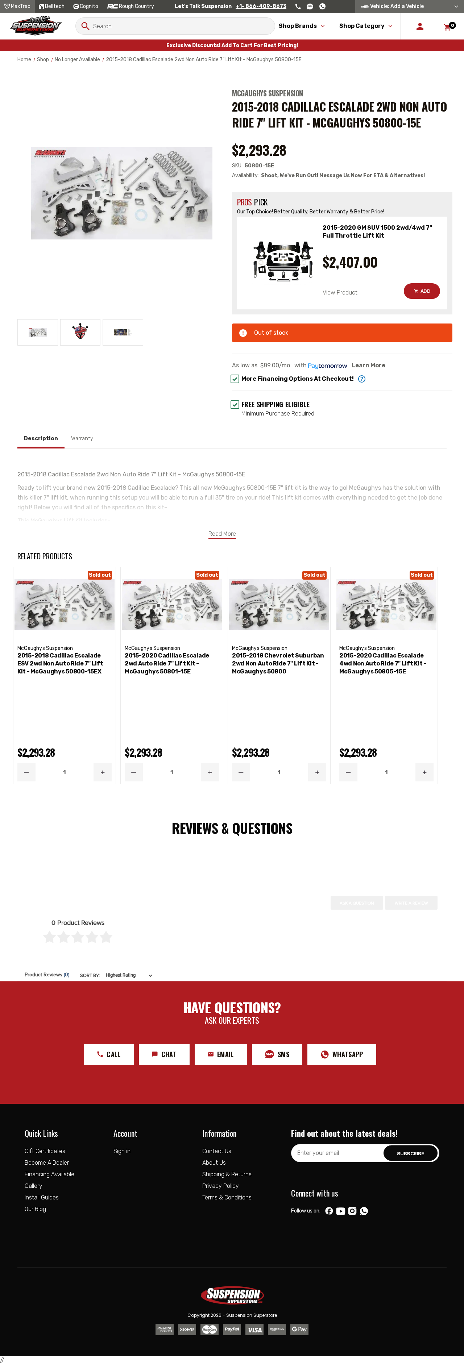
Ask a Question (357, 903)
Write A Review (411, 903)
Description (41, 438)
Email (225, 1054)
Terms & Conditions (227, 1197)
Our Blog (35, 1209)
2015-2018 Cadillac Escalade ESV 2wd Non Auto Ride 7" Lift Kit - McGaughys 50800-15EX (60, 663)
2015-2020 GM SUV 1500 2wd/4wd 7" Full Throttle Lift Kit (377, 231)
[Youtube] (341, 1211)
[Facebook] (329, 1211)
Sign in (121, 1151)
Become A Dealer (47, 1162)
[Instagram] (352, 1211)
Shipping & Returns (227, 1174)
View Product (340, 292)
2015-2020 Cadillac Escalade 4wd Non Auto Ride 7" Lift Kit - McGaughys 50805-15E (382, 663)
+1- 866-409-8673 (261, 6)
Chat (169, 1054)
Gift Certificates (45, 1151)
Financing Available (49, 1174)
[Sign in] (420, 26)
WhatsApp (347, 1054)
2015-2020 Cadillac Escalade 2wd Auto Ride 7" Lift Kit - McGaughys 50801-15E (167, 663)
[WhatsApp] (364, 1212)
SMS (283, 1054)
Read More (222, 533)
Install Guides (42, 1197)
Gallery (33, 1185)
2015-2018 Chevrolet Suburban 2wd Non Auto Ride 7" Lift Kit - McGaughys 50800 (278, 663)
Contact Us (216, 1151)
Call (113, 1054)
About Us (214, 1162)
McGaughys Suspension (267, 93)
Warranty (82, 438)
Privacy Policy (220, 1185)
